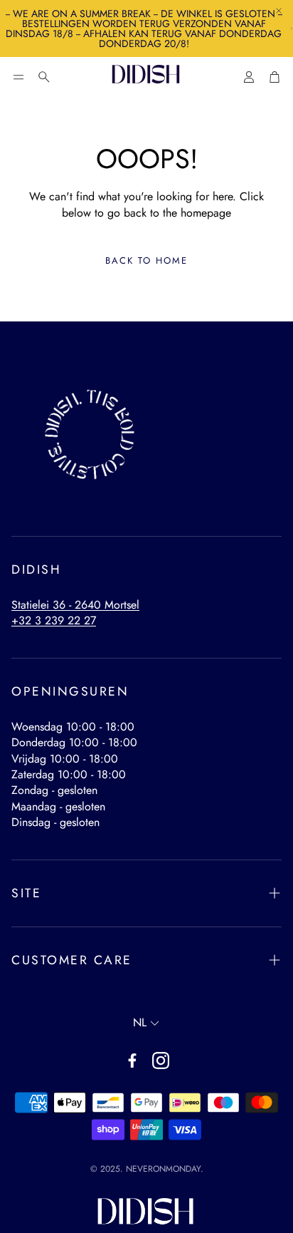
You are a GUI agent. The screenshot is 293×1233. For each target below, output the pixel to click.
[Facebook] (132, 1060)
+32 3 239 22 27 (53, 620)
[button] (18, 77)
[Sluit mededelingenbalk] (278, 10)
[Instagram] (160, 1060)
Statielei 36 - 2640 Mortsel (75, 605)
